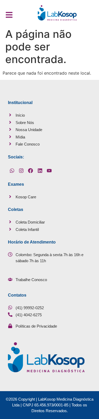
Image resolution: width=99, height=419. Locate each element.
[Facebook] (31, 171)
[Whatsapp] (12, 171)
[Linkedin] (40, 171)
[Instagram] (21, 171)
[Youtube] (49, 171)
